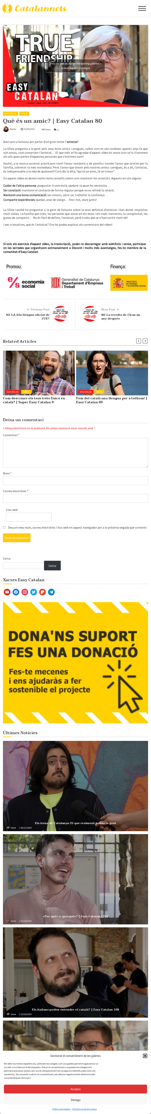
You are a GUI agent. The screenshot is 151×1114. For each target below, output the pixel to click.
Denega (75, 1100)
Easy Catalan (10, 113)
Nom (7, 473)
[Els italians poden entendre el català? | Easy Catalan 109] (75, 972)
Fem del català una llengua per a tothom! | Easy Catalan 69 (111, 400)
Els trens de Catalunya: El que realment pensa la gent (75, 823)
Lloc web (12, 510)
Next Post (108, 309)
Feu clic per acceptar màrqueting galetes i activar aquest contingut (75, 66)
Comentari (11, 435)
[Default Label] (7, 592)
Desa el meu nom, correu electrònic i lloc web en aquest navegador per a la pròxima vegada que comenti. (77, 527)
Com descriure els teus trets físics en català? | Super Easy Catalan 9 (34, 400)
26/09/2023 (29, 129)
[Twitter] (33, 592)
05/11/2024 (25, 827)
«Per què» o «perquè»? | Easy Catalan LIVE (75, 916)
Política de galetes (61, 1108)
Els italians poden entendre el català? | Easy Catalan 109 (75, 1009)
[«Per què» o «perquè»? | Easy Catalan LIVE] (75, 879)
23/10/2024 (25, 920)
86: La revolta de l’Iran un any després (120, 316)
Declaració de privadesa (84, 1108)
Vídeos (24, 113)
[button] (145, 1056)
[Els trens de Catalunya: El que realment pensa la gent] (75, 786)
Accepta (76, 1089)
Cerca (6, 558)
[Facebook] (16, 592)
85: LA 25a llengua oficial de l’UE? (28, 316)
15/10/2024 (25, 1014)
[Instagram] (24, 592)
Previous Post (40, 309)
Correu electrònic (15, 491)
